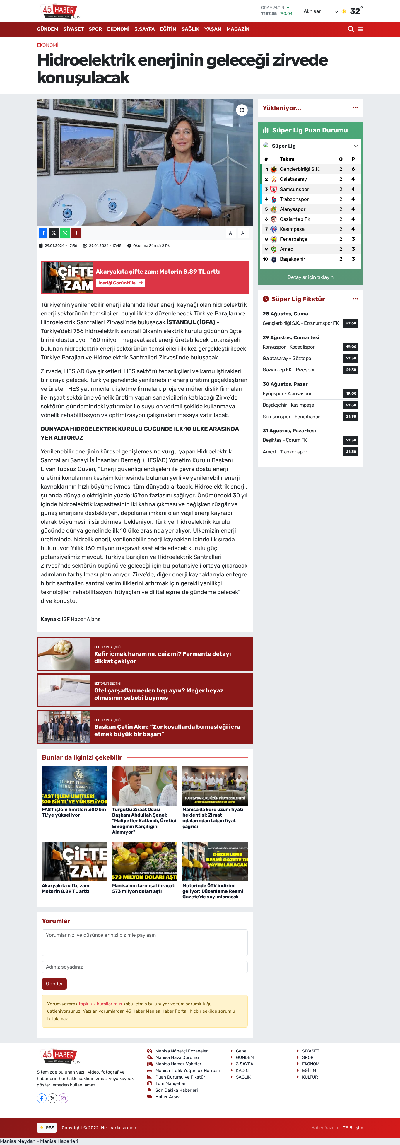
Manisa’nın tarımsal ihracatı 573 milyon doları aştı (144, 888)
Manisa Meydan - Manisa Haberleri (39, 1141)
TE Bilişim (353, 1127)
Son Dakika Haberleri (176, 1090)
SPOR (95, 29)
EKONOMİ (118, 29)
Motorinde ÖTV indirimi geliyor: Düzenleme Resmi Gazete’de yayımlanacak (212, 891)
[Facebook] (42, 1098)
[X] (52, 1098)
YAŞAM (213, 29)
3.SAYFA (144, 29)
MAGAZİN (238, 29)
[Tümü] (355, 108)
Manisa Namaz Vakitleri (179, 1063)
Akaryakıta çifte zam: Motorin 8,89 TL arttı (66, 888)
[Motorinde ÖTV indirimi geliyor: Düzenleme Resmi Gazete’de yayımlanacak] (215, 861)
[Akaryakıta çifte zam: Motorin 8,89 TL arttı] (74, 861)
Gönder (54, 984)
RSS (49, 1127)
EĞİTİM (168, 29)
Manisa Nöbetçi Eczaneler (181, 1051)
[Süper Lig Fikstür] (355, 299)
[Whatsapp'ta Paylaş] (65, 233)
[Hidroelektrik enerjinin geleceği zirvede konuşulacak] (145, 162)
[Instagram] (63, 1098)
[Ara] (351, 29)
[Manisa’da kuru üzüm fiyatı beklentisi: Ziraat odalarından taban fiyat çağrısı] (215, 785)
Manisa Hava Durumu (177, 1057)
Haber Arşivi (168, 1096)
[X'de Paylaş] (54, 233)
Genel (241, 1051)
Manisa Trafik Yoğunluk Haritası (187, 1070)
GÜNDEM (47, 29)
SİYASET (73, 29)
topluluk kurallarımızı (101, 1003)
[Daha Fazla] (76, 233)
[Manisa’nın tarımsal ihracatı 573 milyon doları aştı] (144, 861)
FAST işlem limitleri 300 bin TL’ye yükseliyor (74, 812)
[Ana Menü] (359, 29)
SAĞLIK (190, 29)
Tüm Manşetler (170, 1083)
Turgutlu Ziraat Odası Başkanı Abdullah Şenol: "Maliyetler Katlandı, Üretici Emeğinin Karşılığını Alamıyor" (144, 821)
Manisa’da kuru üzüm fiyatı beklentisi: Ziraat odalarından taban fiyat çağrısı (212, 818)
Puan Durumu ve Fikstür (180, 1077)
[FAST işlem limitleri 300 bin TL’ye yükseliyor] (74, 785)
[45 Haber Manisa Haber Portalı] (59, 11)
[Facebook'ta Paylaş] (43, 233)
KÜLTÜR (310, 1077)
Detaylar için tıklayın (311, 277)
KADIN (242, 1070)
